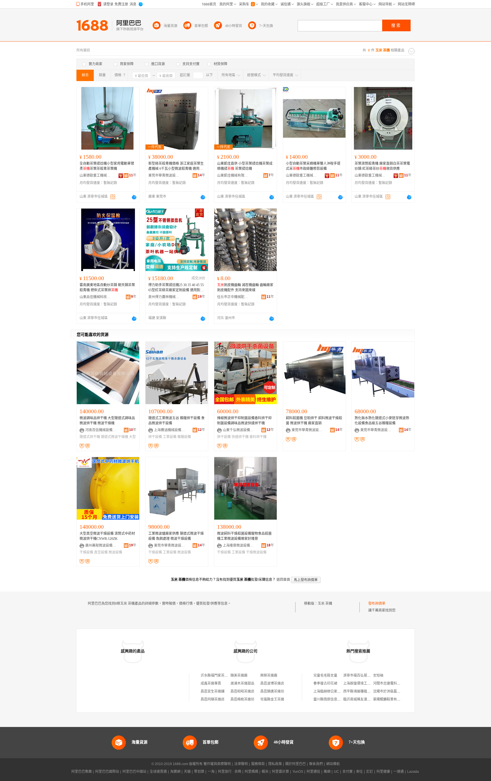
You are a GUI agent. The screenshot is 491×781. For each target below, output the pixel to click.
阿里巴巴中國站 (134, 772)
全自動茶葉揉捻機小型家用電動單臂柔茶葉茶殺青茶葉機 (107, 166)
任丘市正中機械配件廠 (232, 297)
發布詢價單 (376, 604)
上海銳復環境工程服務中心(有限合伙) (371, 683)
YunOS (297, 772)
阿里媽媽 (251, 772)
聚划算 (199, 772)
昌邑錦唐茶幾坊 (272, 691)
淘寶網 (175, 772)
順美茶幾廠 (238, 675)
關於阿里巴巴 (295, 764)
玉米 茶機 (325, 604)
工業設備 (169, 437)
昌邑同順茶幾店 (212, 699)
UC (336, 772)
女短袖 (378, 675)
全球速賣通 (158, 772)
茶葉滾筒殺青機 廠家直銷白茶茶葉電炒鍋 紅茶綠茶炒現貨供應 (382, 166)
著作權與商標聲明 (217, 764)
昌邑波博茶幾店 (272, 683)
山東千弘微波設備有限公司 (238, 430)
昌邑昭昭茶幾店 (242, 691)
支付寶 (347, 772)
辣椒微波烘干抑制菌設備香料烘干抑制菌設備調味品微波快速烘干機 (244, 420)
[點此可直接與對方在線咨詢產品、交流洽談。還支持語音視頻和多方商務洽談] (134, 197)
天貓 (187, 772)
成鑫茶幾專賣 (211, 683)
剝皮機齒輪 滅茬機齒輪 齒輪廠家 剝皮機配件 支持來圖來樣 (245, 287)
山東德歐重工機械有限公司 (95, 175)
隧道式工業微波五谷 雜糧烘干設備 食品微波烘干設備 (176, 420)
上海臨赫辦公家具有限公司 (333, 691)
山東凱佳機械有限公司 (232, 175)
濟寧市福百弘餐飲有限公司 (363, 675)
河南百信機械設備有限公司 (100, 430)
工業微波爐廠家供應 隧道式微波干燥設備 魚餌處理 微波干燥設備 (176, 536)
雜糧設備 (184, 437)
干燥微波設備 (256, 552)
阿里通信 (313, 772)
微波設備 (115, 552)
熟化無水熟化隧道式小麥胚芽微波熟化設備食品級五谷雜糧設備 (382, 420)
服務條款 (258, 764)
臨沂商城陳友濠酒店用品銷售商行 (368, 699)
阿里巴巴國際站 (107, 772)
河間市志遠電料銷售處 (390, 683)
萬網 (327, 772)
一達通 (399, 772)
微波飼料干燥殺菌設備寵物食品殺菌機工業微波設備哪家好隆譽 (244, 536)
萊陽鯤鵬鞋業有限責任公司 (393, 699)
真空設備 (101, 552)
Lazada (413, 772)
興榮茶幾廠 (268, 675)
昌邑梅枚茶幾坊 (242, 699)
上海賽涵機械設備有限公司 (169, 430)
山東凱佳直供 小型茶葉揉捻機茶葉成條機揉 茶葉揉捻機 (244, 166)
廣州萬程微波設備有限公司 (100, 545)
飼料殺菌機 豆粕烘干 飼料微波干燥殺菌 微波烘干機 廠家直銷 (314, 420)
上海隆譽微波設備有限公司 (238, 545)
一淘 (211, 772)
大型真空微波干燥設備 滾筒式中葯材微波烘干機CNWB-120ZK (107, 536)
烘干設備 (155, 437)
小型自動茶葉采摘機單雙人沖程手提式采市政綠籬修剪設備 (313, 166)
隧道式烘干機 (90, 437)
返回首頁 (283, 580)
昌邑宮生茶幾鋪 (212, 691)
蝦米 (265, 772)
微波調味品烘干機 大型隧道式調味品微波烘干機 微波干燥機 (107, 420)
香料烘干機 (258, 437)
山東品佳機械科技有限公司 (95, 297)
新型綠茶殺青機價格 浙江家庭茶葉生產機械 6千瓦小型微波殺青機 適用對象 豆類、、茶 (176, 166)
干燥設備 (86, 552)
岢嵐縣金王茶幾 (272, 699)
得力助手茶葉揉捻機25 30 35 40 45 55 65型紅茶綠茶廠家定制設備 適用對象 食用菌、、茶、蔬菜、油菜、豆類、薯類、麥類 (176, 288)
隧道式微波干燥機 (114, 437)
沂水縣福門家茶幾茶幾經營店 (223, 675)
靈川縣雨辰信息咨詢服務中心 (335, 699)
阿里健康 (383, 772)
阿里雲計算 (280, 772)
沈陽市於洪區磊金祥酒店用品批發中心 (402, 691)
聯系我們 (316, 764)
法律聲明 (241, 764)
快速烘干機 (240, 437)
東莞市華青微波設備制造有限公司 (164, 175)
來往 (359, 772)
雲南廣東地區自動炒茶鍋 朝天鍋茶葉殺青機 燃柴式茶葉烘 (107, 287)
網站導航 (333, 764)
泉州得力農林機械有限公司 (164, 297)
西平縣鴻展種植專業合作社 (363, 691)
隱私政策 (275, 764)
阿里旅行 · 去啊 (229, 772)
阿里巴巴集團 (81, 772)
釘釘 (369, 772)
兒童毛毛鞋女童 (325, 675)
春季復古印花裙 (325, 683)
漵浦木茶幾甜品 (242, 683)
